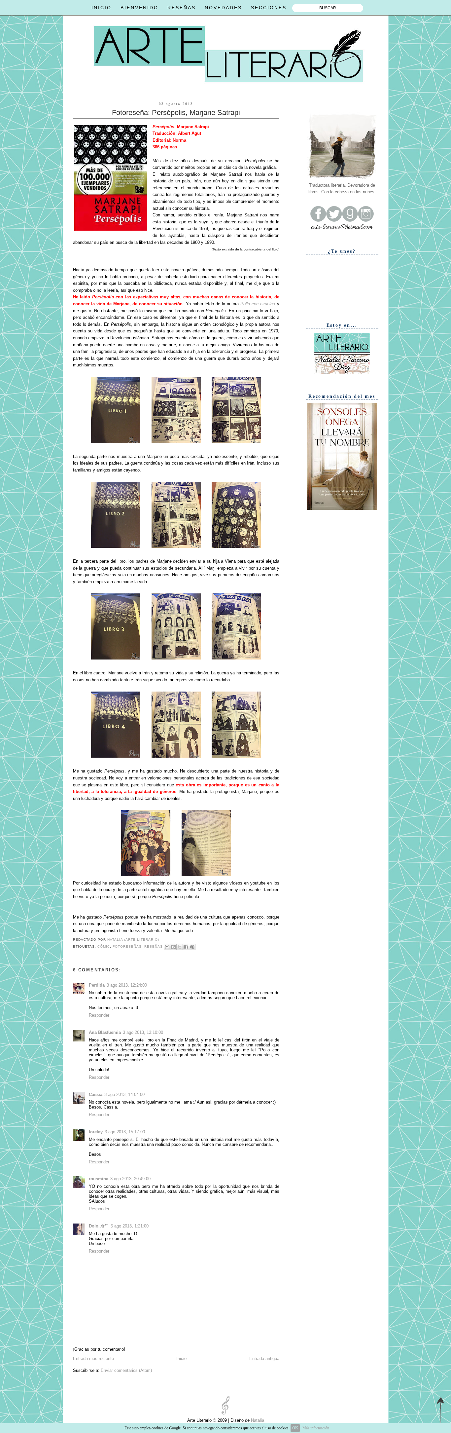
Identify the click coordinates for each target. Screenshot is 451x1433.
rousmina (98, 1178)
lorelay (96, 1131)
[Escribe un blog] (173, 947)
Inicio (181, 1358)
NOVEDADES (223, 7)
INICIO (101, 7)
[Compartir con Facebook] (186, 947)
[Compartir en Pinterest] (192, 947)
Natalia (257, 1420)
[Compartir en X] (179, 947)
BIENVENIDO (139, 7)
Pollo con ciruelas (257, 303)
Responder (99, 1015)
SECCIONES (269, 7)
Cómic (103, 946)
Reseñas (153, 946)
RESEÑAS (181, 7)
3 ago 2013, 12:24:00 (127, 985)
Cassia (95, 1094)
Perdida (97, 985)
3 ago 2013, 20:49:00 (130, 1178)
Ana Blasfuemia (105, 1032)
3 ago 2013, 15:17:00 (125, 1131)
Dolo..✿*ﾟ (99, 1226)
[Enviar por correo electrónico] (167, 947)
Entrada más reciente (93, 1358)
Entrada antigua (264, 1358)
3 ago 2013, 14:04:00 (124, 1094)
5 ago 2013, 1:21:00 (130, 1226)
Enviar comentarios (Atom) (126, 1370)
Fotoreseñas (127, 946)
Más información (315, 1428)
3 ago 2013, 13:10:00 (143, 1032)
